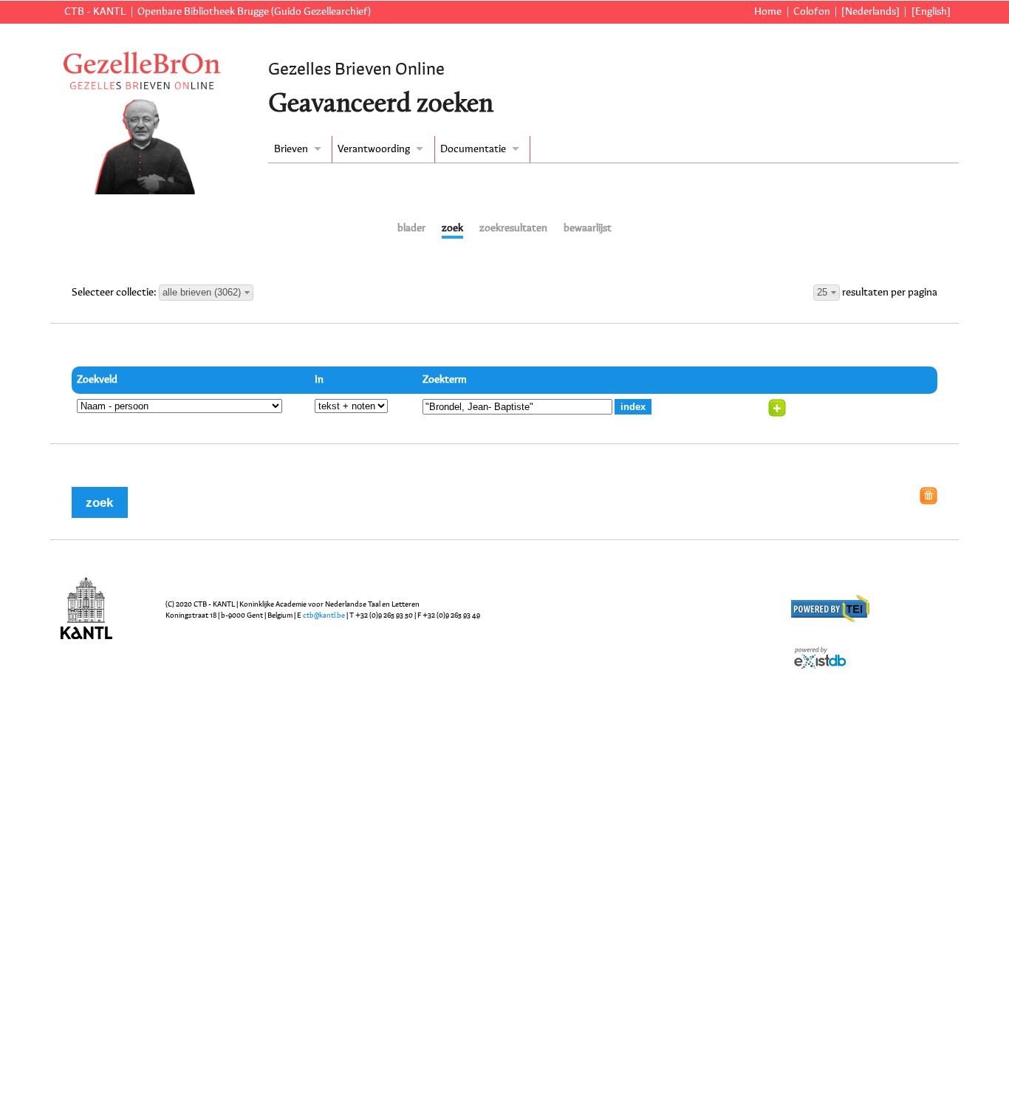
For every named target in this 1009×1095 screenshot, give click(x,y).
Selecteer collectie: (115, 292)
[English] (930, 12)
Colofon (811, 12)
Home (767, 12)
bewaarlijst (588, 228)
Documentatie (473, 149)
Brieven (291, 149)
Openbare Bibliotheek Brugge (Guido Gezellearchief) (254, 12)
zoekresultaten (513, 228)
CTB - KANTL (95, 12)
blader (411, 228)
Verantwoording (374, 149)
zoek (452, 228)
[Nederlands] (870, 12)
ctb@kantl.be (324, 615)
